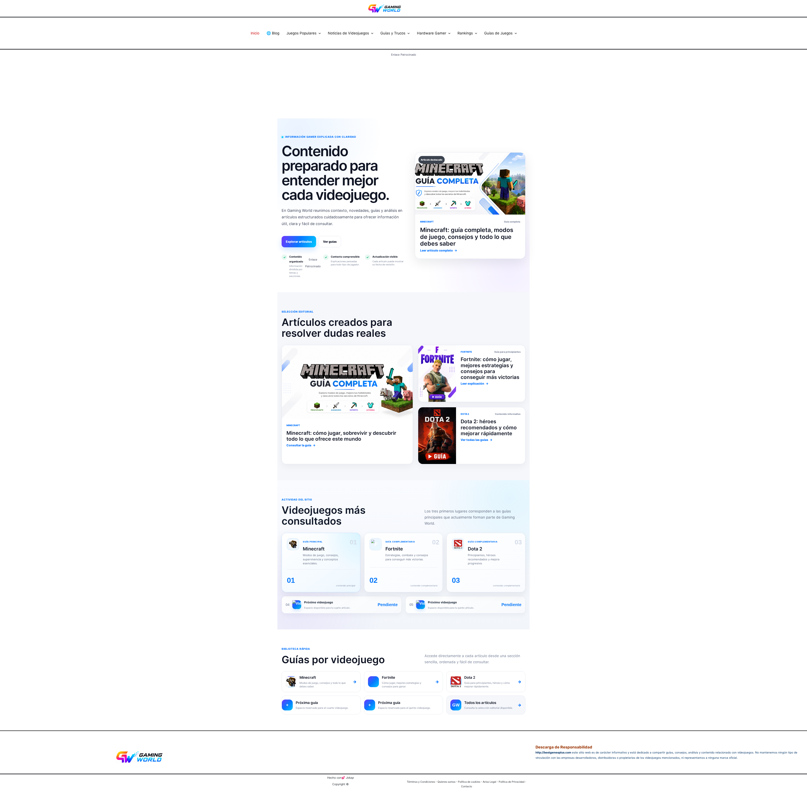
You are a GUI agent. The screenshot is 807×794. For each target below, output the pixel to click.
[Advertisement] (403, 87)
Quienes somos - (448, 781)
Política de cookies (469, 781)
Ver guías (330, 241)
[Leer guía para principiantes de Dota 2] (437, 373)
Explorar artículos (299, 241)
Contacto (466, 786)
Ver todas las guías (476, 440)
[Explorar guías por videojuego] (437, 435)
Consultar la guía (300, 445)
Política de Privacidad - (512, 781)
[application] (318, 33)
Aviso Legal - (491, 781)
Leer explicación (474, 383)
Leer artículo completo (438, 250)
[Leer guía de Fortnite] (347, 382)
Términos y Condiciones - (422, 781)
